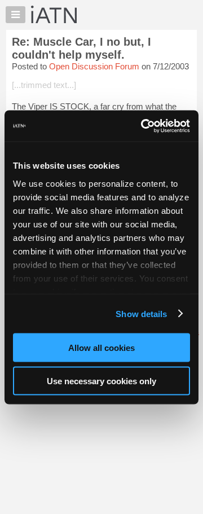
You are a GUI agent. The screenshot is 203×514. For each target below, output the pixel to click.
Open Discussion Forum (94, 66)
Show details (141, 313)
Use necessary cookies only (101, 380)
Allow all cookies (101, 348)
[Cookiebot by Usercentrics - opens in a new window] (143, 125)
